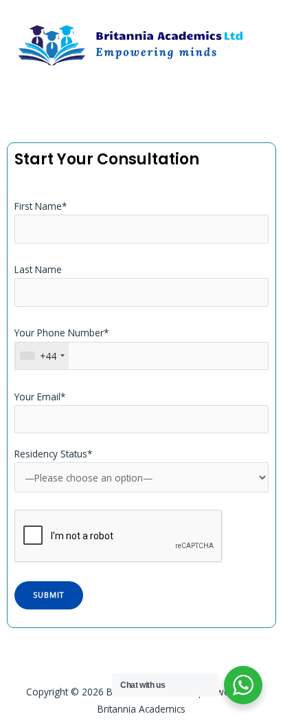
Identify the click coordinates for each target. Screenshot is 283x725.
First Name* (40, 206)
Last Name (38, 269)
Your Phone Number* (61, 344)
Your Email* (40, 396)
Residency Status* (53, 453)
